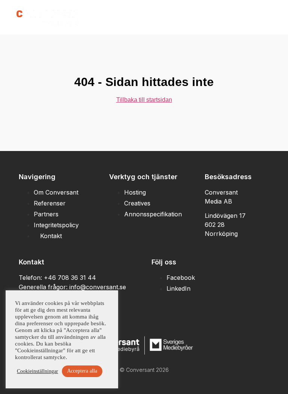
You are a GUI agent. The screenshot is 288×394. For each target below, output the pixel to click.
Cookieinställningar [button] (37, 371)
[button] (260, 17)
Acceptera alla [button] (82, 371)
